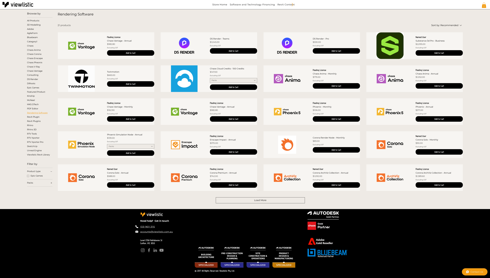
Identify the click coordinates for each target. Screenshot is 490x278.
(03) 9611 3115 (147, 226)
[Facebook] (148, 250)
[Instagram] (142, 250)
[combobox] (233, 80)
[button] (484, 5)
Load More (260, 200)
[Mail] (136, 231)
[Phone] (136, 226)
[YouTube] (161, 250)
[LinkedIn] (155, 250)
